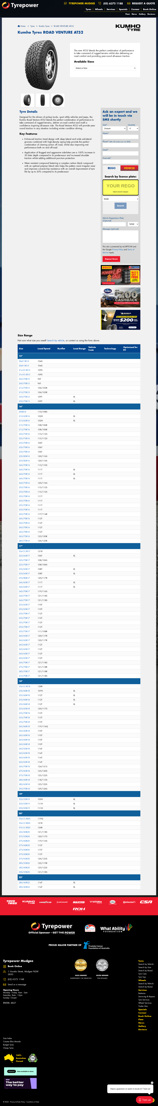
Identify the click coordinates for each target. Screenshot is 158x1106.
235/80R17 (24, 578)
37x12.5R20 (24, 827)
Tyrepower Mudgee (81, 3)
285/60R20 (24, 867)
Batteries (141, 993)
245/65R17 (24, 582)
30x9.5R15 (24, 361)
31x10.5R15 (24, 370)
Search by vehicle (55, 340)
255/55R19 (24, 803)
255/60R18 (24, 695)
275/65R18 (24, 771)
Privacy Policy (117, 249)
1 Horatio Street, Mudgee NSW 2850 (23, 973)
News (134, 14)
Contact (135, 9)
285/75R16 (24, 541)
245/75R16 (24, 483)
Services (111, 9)
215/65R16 (24, 416)
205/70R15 (24, 379)
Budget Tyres (8, 1044)
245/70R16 (24, 465)
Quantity (131, 125)
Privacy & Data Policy (17, 1102)
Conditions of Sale (32, 1102)
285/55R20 (24, 863)
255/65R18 (24, 708)
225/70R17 (24, 560)
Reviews (151, 14)
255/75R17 (24, 631)
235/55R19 (24, 799)
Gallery (142, 14)
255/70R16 (24, 487)
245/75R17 (24, 596)
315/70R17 (24, 676)
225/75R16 (24, 434)
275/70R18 (24, 775)
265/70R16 (24, 514)
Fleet (127, 14)
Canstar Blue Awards (12, 1041)
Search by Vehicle (146, 964)
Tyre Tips (142, 977)
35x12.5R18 (24, 686)
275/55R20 (24, 836)
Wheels (99, 9)
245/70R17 (24, 591)
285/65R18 (24, 784)
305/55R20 (24, 872)
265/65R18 (24, 748)
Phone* (116, 141)
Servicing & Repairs (146, 996)
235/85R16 (24, 456)
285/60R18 (24, 780)
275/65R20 (24, 858)
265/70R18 (24, 766)
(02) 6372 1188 (113, 3)
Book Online (149, 9)
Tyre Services (143, 999)
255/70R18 (24, 713)
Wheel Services (144, 1003)
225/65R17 (24, 555)
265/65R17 (24, 636)
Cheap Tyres (8, 1048)
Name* (106, 133)
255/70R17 (24, 613)
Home (22, 26)
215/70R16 (24, 425)
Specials (123, 9)
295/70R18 (24, 788)
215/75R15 (24, 388)
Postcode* (107, 158)
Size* (105, 125)
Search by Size (144, 967)
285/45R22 (24, 882)
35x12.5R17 (24, 551)
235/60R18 (24, 691)
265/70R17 (24, 662)
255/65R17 (24, 604)
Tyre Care (142, 974)
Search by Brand (145, 970)
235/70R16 (24, 443)
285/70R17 (24, 671)
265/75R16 (24, 536)
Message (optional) (111, 229)
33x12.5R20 (24, 818)
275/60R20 (24, 841)
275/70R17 (24, 667)
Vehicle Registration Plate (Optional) (113, 219)
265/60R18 (24, 726)
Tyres (88, 9)
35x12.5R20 (24, 823)
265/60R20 (24, 832)
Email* (105, 150)
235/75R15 (24, 397)
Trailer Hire (143, 1006)
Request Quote (111, 259)
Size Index (7, 1038)
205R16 (22, 411)
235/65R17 (24, 569)
